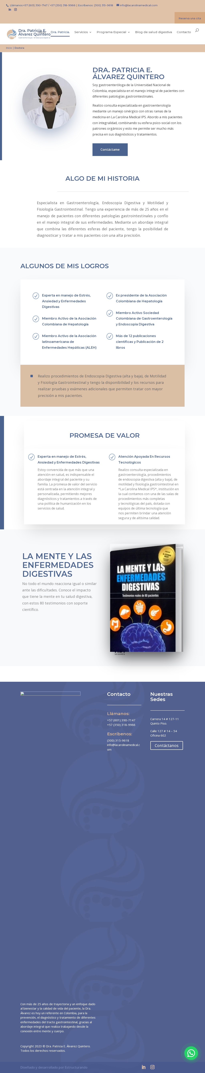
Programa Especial (111, 32)
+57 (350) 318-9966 (62, 5)
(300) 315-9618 (103, 5)
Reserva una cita (190, 18)
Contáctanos (167, 745)
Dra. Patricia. (60, 32)
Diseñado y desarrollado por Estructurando (53, 1067)
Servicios (81, 32)
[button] (191, 1053)
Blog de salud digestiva (153, 32)
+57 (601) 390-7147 (35, 5)
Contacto (184, 32)
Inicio (42, 32)
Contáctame (110, 149)
